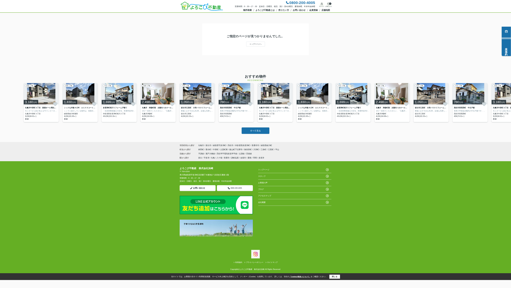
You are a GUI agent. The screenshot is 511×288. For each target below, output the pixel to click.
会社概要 (262, 202)
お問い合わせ (299, 10)
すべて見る (255, 131)
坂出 (200, 158)
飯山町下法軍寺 (236, 149)
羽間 (255, 158)
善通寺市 (255, 145)
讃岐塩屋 (235, 158)
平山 (277, 149)
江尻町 (271, 149)
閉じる (334, 276)
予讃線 (201, 154)
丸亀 (213, 158)
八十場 (219, 158)
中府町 (216, 149)
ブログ (261, 189)
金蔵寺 (243, 158)
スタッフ (262, 176)
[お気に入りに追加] (55, 104)
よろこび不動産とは (265, 10)
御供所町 (248, 149)
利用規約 (238, 262)
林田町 (201, 149)
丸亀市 (201, 145)
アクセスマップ (264, 196)
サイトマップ (272, 262)
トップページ (263, 170)
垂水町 (209, 149)
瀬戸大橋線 (210, 154)
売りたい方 (283, 10)
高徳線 (249, 154)
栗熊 (249, 158)
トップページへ (256, 44)
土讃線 (242, 154)
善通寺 (226, 158)
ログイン (321, 6)
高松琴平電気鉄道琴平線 (227, 154)
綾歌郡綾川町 (266, 145)
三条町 (264, 149)
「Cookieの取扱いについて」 (300, 277)
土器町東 (224, 149)
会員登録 (313, 10)
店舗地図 (326, 10)
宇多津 (206, 158)
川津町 (256, 149)
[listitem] (197, 102)
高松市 (230, 145)
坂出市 (208, 145)
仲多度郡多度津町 (242, 145)
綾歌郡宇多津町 (219, 145)
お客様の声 (262, 183)
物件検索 (247, 10)
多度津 (261, 158)
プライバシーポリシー (254, 262)
